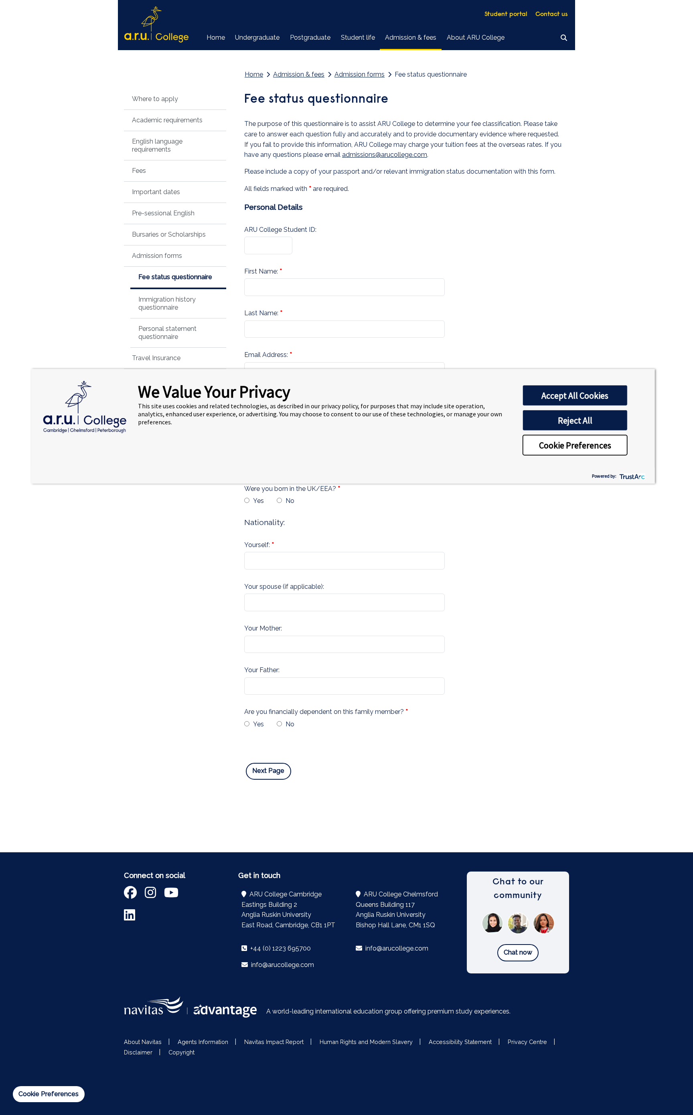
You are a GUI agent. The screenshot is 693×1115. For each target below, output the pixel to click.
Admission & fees (410, 37)
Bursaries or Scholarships (169, 234)
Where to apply (155, 99)
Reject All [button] (575, 420)
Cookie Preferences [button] (575, 445)
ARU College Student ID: (281, 229)
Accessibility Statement (460, 1041)
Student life (358, 37)
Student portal (505, 14)
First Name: (261, 271)
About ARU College (476, 37)
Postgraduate (310, 37)
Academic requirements (167, 120)
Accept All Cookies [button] (574, 395)
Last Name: (261, 313)
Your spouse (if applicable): (284, 586)
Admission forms (157, 255)
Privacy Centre (527, 1041)
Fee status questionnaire (175, 277)
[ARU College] (156, 25)
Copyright (181, 1052)
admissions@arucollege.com (384, 154)
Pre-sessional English (163, 213)
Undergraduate (257, 37)
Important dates (156, 192)
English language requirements (157, 145)
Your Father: (262, 670)
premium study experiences (468, 1011)
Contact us (551, 14)
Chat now (518, 952)
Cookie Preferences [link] (48, 1094)
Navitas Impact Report (274, 1041)
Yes (258, 501)
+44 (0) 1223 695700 (280, 948)
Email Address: (266, 355)
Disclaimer (138, 1052)
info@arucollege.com (281, 965)
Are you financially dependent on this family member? (324, 712)
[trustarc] (631, 475)
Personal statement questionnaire (167, 333)
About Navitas (143, 1041)
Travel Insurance (156, 358)
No (290, 501)
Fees (139, 170)
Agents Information (203, 1041)
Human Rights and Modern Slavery (366, 1041)
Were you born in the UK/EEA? (290, 489)
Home (216, 37)
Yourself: (257, 545)
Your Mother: (263, 628)
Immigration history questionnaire (167, 303)
